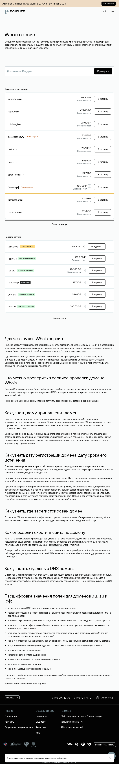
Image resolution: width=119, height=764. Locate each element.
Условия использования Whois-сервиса (25, 683)
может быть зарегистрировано (69, 351)
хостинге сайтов (59, 544)
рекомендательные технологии (40, 758)
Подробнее (108, 3)
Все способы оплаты (104, 744)
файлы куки (62, 758)
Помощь (19, 678)
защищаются (51, 425)
